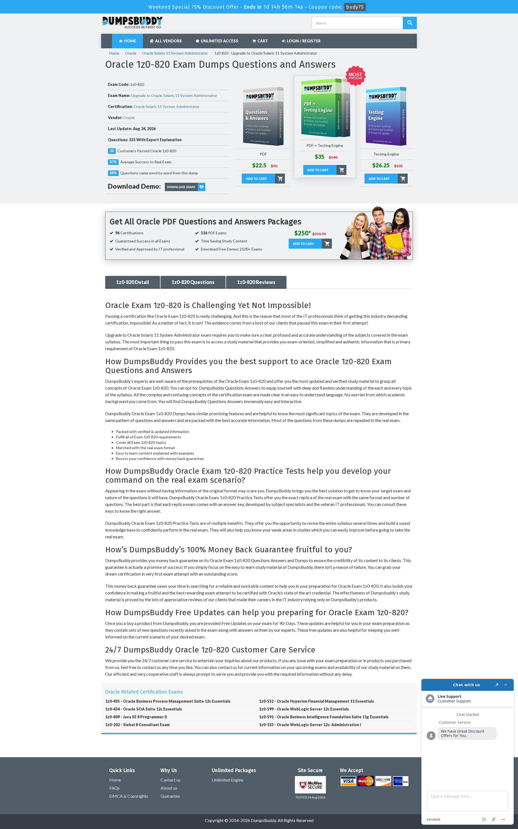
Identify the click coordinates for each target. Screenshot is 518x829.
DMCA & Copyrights (128, 795)
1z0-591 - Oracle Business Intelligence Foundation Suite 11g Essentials (323, 717)
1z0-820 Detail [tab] (132, 282)
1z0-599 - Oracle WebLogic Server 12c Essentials (304, 709)
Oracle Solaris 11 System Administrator (175, 53)
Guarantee (170, 795)
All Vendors (168, 41)
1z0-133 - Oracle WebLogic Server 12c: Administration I (310, 724)
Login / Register (303, 41)
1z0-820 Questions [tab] (193, 282)
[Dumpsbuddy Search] (410, 23)
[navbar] (108, 38)
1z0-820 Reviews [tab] (256, 282)
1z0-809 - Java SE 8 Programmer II (136, 717)
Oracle (130, 53)
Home (129, 41)
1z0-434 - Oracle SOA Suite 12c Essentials (143, 709)
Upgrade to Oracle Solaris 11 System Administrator (174, 95)
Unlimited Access (218, 41)
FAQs (114, 787)
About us (169, 787)
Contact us (170, 779)
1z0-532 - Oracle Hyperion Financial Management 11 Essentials (316, 701)
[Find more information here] (467, 752)
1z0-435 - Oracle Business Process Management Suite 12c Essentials (167, 701)
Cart (262, 41)
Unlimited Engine (227, 779)
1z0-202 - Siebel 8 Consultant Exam (137, 724)
